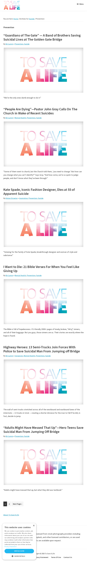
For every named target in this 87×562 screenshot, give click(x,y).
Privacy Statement (11, 547)
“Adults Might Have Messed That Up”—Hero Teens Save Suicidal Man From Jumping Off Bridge (43, 429)
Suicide (26, 44)
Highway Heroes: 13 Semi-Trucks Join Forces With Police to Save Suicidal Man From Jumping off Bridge (41, 349)
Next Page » (17, 504)
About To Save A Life (11, 515)
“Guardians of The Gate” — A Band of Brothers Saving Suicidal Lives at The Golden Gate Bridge (42, 37)
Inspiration (23, 198)
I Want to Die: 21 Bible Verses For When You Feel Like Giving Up (41, 269)
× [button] (34, 526)
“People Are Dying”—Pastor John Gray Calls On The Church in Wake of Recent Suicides (40, 111)
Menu (81, 4)
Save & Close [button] (19, 551)
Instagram (19, 356)
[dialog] (19, 541)
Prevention (19, 44)
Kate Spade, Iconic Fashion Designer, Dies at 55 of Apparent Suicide (39, 191)
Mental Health (20, 118)
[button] (19, 556)
